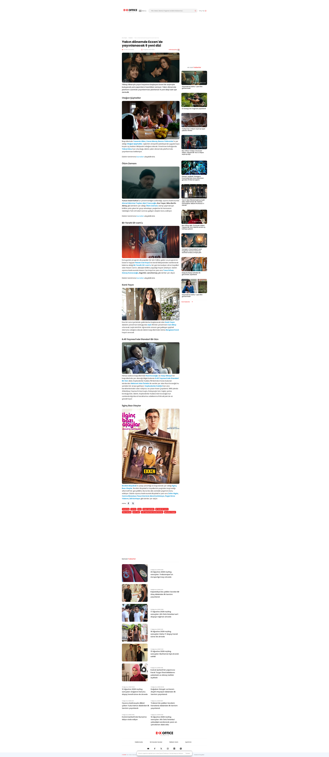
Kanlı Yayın (136, 512)
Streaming (126, 509)
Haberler (131, 38)
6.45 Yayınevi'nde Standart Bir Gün (152, 512)
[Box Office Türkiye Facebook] (155, 748)
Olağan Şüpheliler (148, 509)
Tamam (187, 753)
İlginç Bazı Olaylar (170, 512)
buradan (140, 156)
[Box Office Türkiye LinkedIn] (174, 748)
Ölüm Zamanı (127, 512)
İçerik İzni (188, 742)
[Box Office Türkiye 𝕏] (161, 748)
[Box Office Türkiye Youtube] (148, 748)
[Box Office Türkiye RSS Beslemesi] (181, 748)
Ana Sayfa (124, 38)
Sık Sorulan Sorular (156, 742)
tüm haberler (185, 302)
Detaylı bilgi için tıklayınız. (176, 753)
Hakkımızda (139, 742)
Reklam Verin (173, 742)
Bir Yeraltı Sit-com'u (162, 509)
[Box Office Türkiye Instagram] (168, 748)
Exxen (139, 509)
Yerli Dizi (133, 509)
